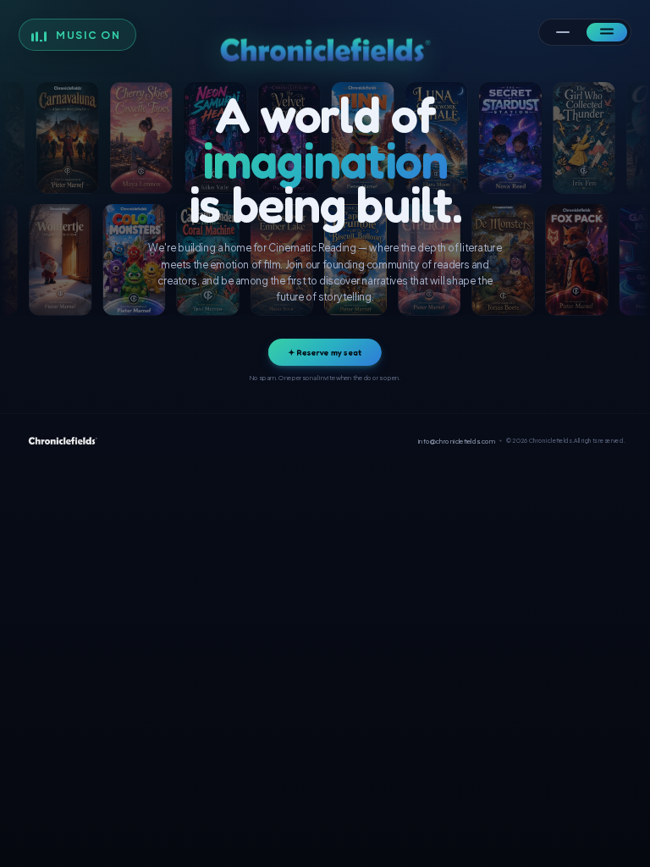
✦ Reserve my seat (325, 352)
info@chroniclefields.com (456, 441)
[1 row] (563, 32)
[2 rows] (607, 32)
